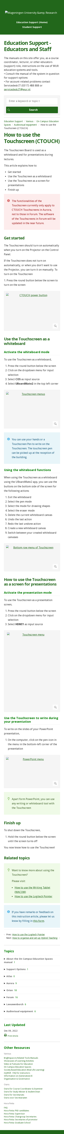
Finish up (12, 823)
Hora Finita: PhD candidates (16, 1111)
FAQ (6, 1108)
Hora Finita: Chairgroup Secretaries (20, 1117)
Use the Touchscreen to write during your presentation (31, 719)
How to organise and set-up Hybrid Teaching (34, 938)
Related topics (17, 858)
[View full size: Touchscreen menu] (32, 671)
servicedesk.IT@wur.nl (17, 89)
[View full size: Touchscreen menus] (32, 409)
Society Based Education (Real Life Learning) (24, 1070)
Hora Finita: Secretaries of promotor (21, 1120)
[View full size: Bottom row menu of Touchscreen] (32, 557)
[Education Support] (31, 13)
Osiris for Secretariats (14, 1095)
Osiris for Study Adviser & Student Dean (22, 1092)
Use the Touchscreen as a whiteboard (27, 341)
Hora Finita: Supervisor (14, 1114)
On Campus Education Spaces (17, 1067)
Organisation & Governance (17, 1079)
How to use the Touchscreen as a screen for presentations (30, 582)
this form (38, 920)
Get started (14, 238)
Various (29, 121)
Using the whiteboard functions (27, 470)
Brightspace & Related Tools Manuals (21, 1058)
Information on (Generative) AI (18, 1076)
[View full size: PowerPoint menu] (32, 771)
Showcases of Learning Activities (19, 1061)
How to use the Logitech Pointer (33, 896)
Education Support (13, 121)
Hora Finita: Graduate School (17, 1123)
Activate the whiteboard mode (26, 352)
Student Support (32, 27)
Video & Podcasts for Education (18, 1064)
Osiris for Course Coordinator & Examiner (23, 1089)
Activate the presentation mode (28, 592)
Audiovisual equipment (25, 124)
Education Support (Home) (32, 22)
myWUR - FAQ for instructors (17, 1073)
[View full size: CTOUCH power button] (32, 310)
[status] (32, 212)
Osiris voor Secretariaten (15, 1098)
